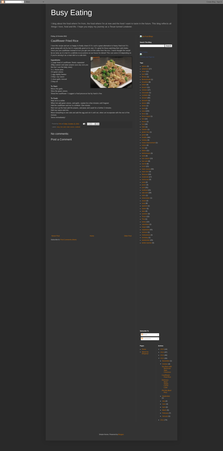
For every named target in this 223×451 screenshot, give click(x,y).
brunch (144, 87)
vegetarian (145, 230)
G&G (143, 127)
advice (144, 66)
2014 (162, 352)
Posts (145, 335)
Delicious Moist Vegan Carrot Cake (165, 383)
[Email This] (88, 124)
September (166, 396)
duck (143, 108)
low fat (144, 164)
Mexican (145, 174)
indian (144, 145)
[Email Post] (84, 123)
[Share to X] (93, 124)
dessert (144, 98)
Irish (143, 148)
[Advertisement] (91, 215)
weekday (145, 237)
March (164, 410)
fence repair (146, 116)
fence (144, 114)
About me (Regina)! (145, 353)
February (165, 413)
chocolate (145, 93)
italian (144, 150)
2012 (162, 358)
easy (58, 127)
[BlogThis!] (90, 124)
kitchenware (146, 153)
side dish (145, 193)
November (166, 361)
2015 (162, 349)
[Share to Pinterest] (98, 124)
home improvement (148, 143)
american (145, 69)
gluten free (145, 132)
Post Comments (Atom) (68, 240)
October (165, 364)
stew (143, 211)
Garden (144, 129)
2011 (162, 420)
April (164, 407)
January (165, 416)
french (144, 122)
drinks (144, 106)
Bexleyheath (146, 79)
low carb (63, 127)
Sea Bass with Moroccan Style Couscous (167, 369)
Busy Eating (71, 12)
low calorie (145, 158)
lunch (144, 166)
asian (144, 71)
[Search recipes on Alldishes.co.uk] (146, 36)
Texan (144, 216)
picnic (144, 185)
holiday (144, 140)
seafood (77, 127)
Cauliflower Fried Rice (166, 376)
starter (144, 209)
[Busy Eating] (141, 55)
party (143, 182)
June (164, 404)
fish (143, 119)
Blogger (121, 434)
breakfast (145, 82)
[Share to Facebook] (95, 124)
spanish (144, 206)
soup (143, 203)
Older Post (128, 236)
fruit (143, 124)
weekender (146, 240)
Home (92, 236)
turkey (144, 222)
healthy (144, 137)
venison (144, 232)
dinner (144, 103)
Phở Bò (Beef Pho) (166, 391)
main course (70, 127)
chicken (144, 90)
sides (144, 195)
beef (143, 74)
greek (144, 135)
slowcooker (146, 198)
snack (144, 201)
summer (145, 214)
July (163, 401)
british (144, 85)
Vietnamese (146, 235)
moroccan (145, 179)
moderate (145, 177)
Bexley (144, 77)
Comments (147, 339)
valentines (145, 224)
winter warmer (147, 243)
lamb (143, 156)
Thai (143, 219)
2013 (162, 355)
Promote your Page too (147, 57)
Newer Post (55, 236)
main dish (145, 172)
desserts (145, 100)
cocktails (145, 95)
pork (143, 187)
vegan (144, 227)
